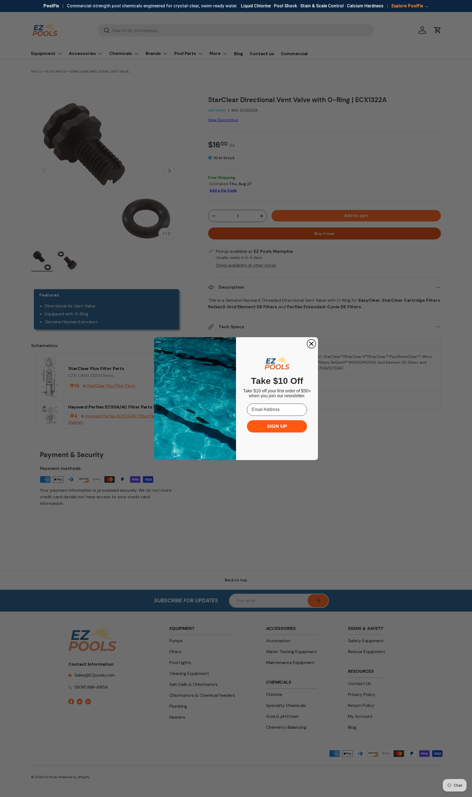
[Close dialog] (311, 343)
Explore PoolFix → (410, 5)
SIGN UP (277, 426)
